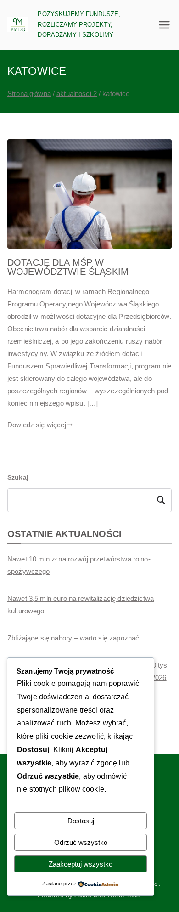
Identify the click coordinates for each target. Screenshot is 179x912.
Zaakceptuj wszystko (80, 864)
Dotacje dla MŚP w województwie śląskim (68, 267)
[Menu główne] (164, 24)
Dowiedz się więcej (36, 425)
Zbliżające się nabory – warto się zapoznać (73, 638)
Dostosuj (80, 821)
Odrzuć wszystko (80, 842)
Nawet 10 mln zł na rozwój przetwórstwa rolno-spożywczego (79, 565)
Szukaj (17, 477)
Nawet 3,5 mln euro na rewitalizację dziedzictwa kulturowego (80, 605)
